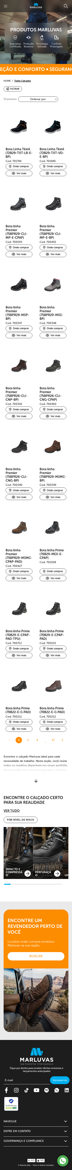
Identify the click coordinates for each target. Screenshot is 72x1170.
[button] (13, 88)
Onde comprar (21, 166)
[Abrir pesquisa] (65, 6)
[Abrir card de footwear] (18, 853)
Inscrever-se (60, 1080)
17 (53, 740)
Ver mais (21, 173)
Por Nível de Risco (20, 819)
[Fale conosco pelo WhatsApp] (62, 1160)
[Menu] (6, 6)
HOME (7, 81)
